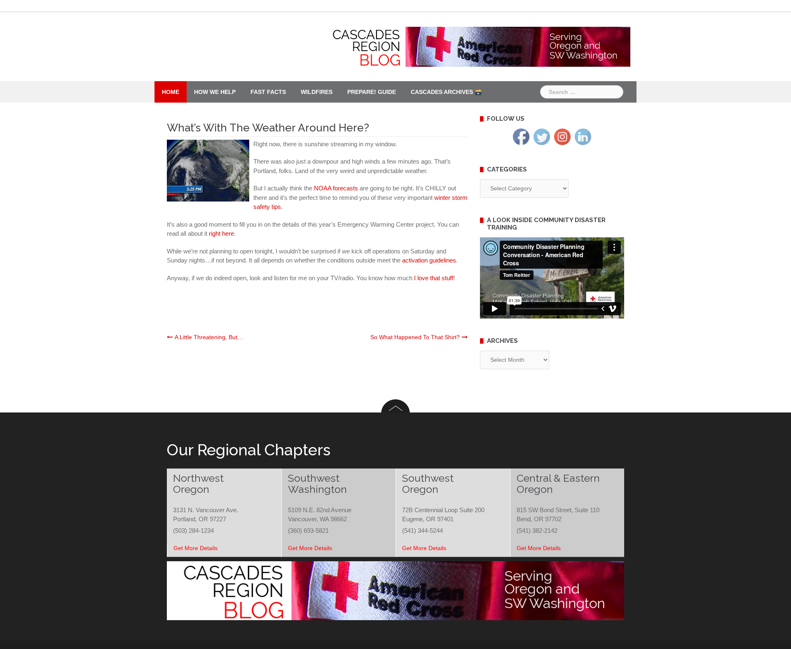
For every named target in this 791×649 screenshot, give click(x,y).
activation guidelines (429, 260)
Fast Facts (268, 92)
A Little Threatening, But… (209, 337)
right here (221, 233)
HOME (170, 92)
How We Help (215, 92)
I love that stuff (433, 277)
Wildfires (316, 92)
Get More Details (195, 548)
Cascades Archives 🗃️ (446, 92)
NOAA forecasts (336, 188)
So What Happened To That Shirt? (415, 337)
